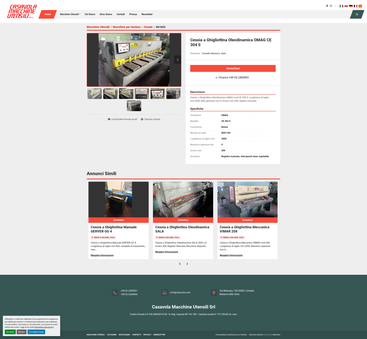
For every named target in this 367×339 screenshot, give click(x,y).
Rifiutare (21, 332)
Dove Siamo (106, 14)
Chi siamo (90, 14)
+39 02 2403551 (239, 77)
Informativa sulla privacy (43, 327)
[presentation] (180, 263)
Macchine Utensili (69, 14)
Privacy (133, 14)
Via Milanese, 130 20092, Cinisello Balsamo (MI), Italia (237, 292)
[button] (70, 14)
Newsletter (147, 14)
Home (48, 14)
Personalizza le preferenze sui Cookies (231, 335)
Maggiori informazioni (102, 255)
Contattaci (233, 68)
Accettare (10, 332)
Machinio (276, 335)
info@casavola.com (180, 292)
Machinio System (256, 335)
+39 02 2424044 (129, 294)
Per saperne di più (36, 332)
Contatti (121, 14)
